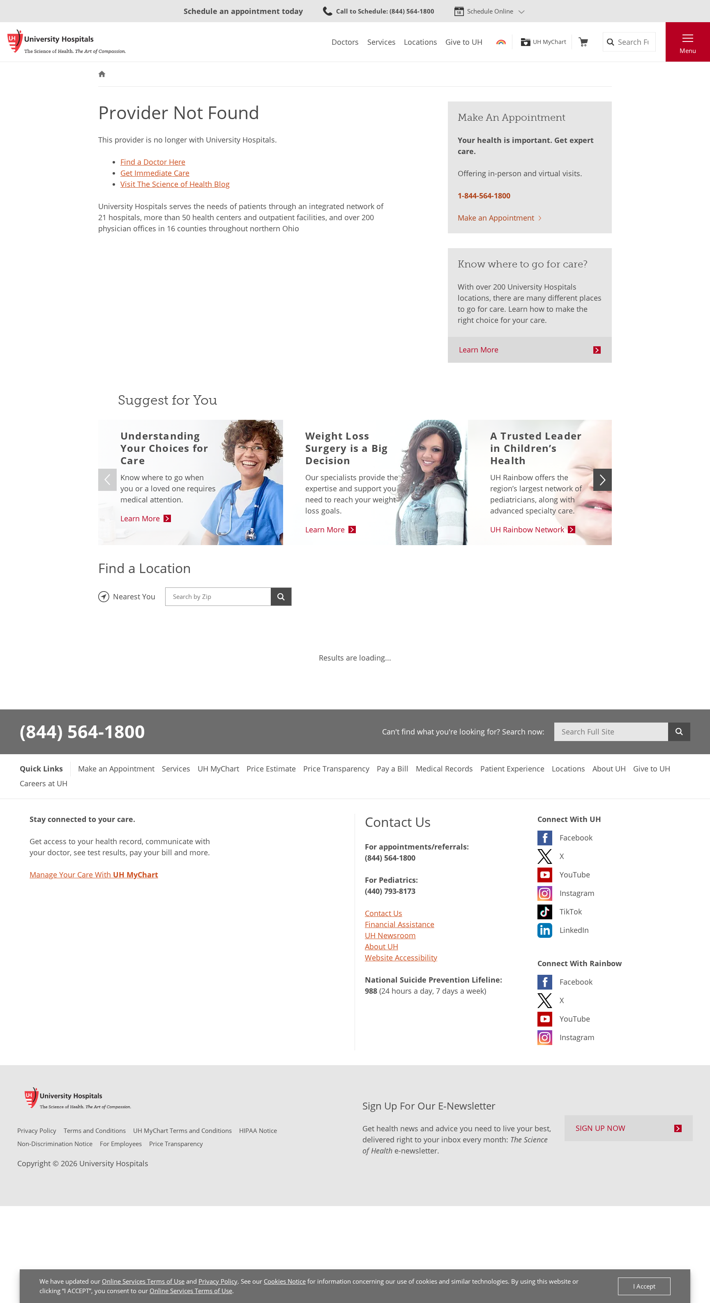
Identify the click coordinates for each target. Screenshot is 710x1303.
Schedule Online (490, 11)
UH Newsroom (390, 935)
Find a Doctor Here (152, 162)
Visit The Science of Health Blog (175, 184)
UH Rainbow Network (527, 529)
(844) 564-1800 (82, 731)
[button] (602, 480)
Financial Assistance (399, 924)
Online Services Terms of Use (143, 1281)
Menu (688, 50)
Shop (583, 42)
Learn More (478, 350)
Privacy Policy (217, 1281)
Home (102, 74)
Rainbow (501, 42)
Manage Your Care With (94, 874)
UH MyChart (549, 42)
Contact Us (383, 913)
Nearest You (134, 596)
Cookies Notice (285, 1281)
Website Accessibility (401, 957)
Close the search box (661, 42)
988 (371, 991)
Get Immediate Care (154, 173)
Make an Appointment (496, 218)
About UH (381, 946)
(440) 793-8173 (390, 891)
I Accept (644, 1286)
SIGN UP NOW (600, 1128)
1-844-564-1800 (484, 195)
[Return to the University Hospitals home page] (66, 42)
